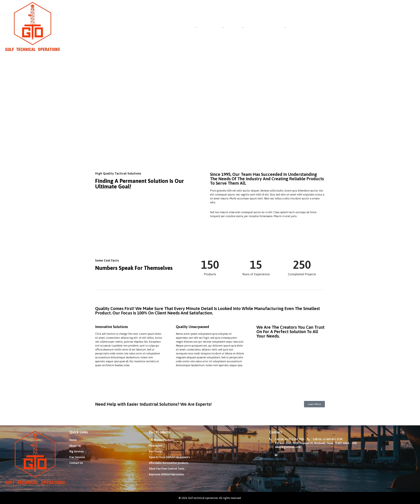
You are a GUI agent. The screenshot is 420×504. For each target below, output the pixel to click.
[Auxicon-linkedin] (276, 454)
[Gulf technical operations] (33, 27)
